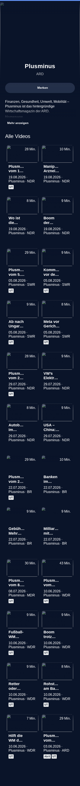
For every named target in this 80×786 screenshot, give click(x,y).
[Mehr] (33, 168)
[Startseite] (40, 8)
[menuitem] (59, 8)
